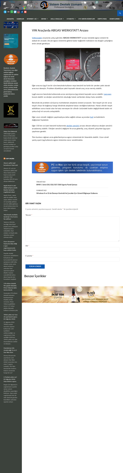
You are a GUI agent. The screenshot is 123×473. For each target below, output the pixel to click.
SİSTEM (43, 19)
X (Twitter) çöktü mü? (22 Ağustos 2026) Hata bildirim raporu (10, 379)
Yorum (28, 215)
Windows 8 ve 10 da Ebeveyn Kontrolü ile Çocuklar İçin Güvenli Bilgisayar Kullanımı (67, 192)
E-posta (29, 256)
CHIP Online (10, 158)
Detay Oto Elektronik (10, 131)
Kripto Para (102, 19)
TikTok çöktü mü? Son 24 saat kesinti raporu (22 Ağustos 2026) (11, 317)
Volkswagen (37, 38)
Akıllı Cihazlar (56, 19)
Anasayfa (10, 19)
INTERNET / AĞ (32, 19)
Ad (27, 246)
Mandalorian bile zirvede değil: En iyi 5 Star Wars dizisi (10, 350)
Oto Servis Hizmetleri (86, 19)
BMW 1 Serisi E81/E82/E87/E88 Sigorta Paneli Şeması (56, 183)
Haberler (20, 19)
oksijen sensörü (72, 126)
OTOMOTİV (70, 19)
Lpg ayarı (107, 94)
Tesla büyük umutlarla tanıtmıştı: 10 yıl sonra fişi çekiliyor (11, 217)
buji (91, 117)
